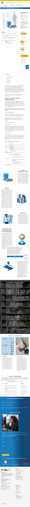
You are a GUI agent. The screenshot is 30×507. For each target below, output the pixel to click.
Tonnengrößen (9, 78)
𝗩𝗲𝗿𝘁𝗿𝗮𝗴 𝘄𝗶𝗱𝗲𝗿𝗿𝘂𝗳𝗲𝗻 (18, 496)
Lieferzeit (8, 79)
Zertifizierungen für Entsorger (19, 479)
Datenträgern (11, 37)
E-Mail (16, 438)
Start (2, 5)
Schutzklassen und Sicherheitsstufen (6, 486)
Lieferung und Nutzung (10, 76)
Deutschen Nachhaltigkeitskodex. (11, 40)
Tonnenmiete (8, 81)
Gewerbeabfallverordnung (19, 476)
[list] (9, 20)
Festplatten (16, 37)
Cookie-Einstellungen (18, 498)
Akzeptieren (15, 256)
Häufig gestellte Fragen (18, 486)
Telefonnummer (4, 442)
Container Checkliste (18, 473)
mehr (15, 258)
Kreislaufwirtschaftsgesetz (19, 477)
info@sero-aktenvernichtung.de (11, 435)
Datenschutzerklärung (18, 492)
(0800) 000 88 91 (13, 434)
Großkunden (17, 488)
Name (2, 438)
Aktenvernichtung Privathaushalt (5, 488)
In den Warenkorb (27, 67)
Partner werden (18, 489)
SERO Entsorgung (4, 503)
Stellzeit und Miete (9, 77)
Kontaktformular (5, 480)
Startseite (2, 9)
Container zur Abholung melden (20, 470)
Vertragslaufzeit (9, 80)
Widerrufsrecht (18, 495)
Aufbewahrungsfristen (4, 489)
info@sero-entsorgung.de (6, 479)
